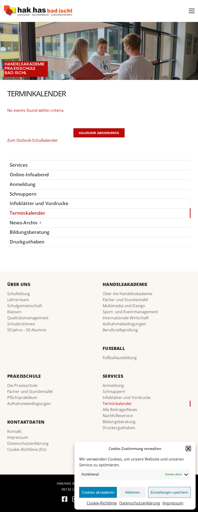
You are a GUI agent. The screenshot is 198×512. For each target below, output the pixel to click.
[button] (188, 448)
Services (19, 165)
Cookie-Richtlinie (102, 503)
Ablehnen (132, 492)
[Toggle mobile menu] (192, 11)
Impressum (173, 503)
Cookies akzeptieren (98, 492)
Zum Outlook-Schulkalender (32, 140)
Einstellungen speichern (169, 492)
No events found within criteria (35, 110)
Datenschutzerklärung (139, 503)
